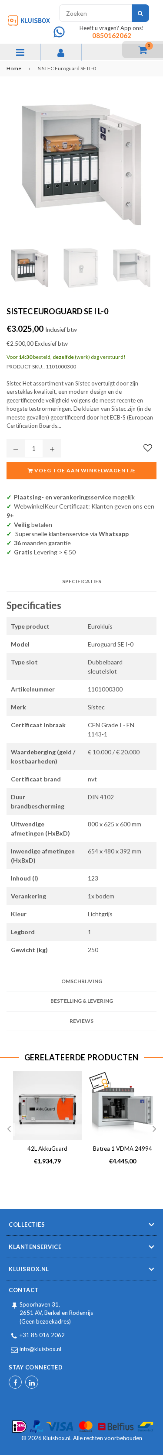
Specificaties (81, 581)
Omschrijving (81, 981)
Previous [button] (8, 1129)
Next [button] (154, 1129)
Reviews (81, 1021)
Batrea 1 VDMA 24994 (122, 1148)
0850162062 (111, 35)
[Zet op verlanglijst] (147, 448)
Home (14, 68)
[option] (44, 1125)
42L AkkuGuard (47, 1148)
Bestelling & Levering (81, 1001)
